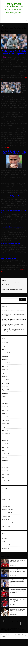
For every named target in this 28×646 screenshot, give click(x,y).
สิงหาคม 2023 (5, 342)
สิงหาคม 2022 (5, 383)
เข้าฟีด (3, 541)
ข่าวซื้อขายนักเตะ (6, 499)
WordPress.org (5, 548)
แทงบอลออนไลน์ (6, 526)
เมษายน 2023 (5, 356)
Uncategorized (5, 496)
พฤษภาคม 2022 (6, 393)
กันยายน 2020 (5, 460)
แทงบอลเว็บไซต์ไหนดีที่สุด (15, 628)
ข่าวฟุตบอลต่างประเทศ (7, 509)
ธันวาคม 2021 (5, 410)
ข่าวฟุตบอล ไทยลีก (6, 506)
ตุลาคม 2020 (5, 457)
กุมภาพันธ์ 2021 (6, 443)
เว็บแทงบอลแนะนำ (5, 628)
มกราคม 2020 (5, 474)
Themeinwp (3, 636)
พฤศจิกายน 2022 (6, 373)
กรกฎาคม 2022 (6, 386)
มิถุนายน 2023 (5, 349)
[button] (26, 21)
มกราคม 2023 (5, 366)
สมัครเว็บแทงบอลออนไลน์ (6, 629)
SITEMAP (7, 630)
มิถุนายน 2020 (5, 470)
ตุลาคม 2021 (5, 416)
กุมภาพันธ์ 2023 (6, 363)
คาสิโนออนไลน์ (5, 519)
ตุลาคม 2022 (5, 376)
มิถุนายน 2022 (5, 390)
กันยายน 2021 (5, 420)
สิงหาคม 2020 (5, 464)
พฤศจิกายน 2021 (6, 413)
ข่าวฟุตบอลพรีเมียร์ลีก (7, 513)
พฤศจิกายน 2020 (6, 454)
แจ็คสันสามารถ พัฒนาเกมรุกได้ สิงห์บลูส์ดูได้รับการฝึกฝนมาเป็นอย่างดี (17, 581)
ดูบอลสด (7, 147)
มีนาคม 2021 (5, 440)
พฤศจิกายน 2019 (6, 480)
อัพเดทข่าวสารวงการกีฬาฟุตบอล (14, 5)
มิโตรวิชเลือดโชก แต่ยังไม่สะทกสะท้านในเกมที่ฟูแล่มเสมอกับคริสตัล (17, 611)
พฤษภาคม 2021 (6, 433)
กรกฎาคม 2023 (6, 346)
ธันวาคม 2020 (5, 450)
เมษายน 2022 (5, 396)
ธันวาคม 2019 (5, 477)
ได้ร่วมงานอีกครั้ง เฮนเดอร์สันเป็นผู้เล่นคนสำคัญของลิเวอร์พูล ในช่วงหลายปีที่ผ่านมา (18, 591)
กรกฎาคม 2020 (6, 467)
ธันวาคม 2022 (5, 369)
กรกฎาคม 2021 (6, 427)
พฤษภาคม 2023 (6, 352)
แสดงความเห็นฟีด (6, 545)
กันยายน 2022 (5, 379)
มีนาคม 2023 (5, 359)
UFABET (4, 492)
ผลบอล (2, 630)
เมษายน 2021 (5, 437)
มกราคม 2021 (5, 447)
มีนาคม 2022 (5, 400)
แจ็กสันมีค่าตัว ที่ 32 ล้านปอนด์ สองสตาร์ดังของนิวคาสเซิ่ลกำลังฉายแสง (18, 571)
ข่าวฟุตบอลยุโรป (6, 516)
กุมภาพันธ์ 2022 (6, 403)
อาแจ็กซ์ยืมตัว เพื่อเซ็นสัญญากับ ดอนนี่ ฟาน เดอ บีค (14, 310)
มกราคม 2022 (5, 406)
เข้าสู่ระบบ (4, 538)
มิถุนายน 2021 (5, 430)
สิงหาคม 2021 (5, 423)
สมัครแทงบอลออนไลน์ (7, 523)
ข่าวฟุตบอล (3, 25)
